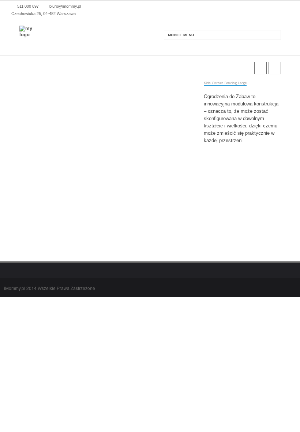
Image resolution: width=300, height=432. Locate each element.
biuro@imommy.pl (65, 6)
